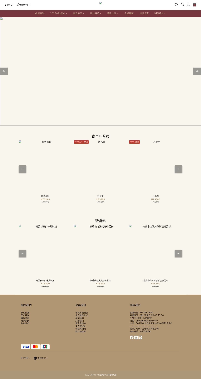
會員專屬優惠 (81, 312)
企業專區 (129, 13)
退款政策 (25, 320)
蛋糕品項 (77, 13)
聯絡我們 (25, 323)
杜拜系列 (39, 13)
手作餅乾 (94, 13)
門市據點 (25, 315)
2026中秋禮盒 (57, 13)
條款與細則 (80, 328)
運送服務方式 (81, 315)
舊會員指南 (80, 323)
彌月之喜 (112, 13)
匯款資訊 (25, 318)
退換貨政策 (80, 326)
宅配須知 (79, 318)
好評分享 (144, 13)
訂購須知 (79, 320)
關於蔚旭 (159, 13)
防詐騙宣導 (80, 331)
